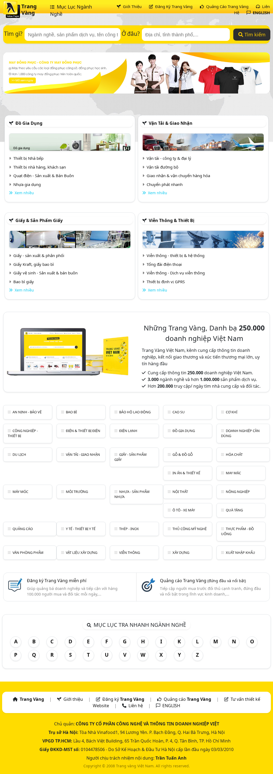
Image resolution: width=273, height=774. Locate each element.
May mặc (233, 472)
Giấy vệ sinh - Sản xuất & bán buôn (45, 272)
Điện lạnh (128, 430)
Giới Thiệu (132, 6)
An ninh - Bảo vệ (27, 412)
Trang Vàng (29, 9)
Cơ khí (231, 412)
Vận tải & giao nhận (170, 123)
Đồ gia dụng (28, 123)
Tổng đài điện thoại (164, 264)
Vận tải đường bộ (162, 167)
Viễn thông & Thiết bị (171, 220)
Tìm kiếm (254, 34)
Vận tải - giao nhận (83, 454)
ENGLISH (261, 12)
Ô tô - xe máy (183, 510)
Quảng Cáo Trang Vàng (226, 6)
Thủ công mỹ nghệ (189, 528)
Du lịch (19, 454)
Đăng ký (123, 699)
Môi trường (77, 491)
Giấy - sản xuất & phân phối (38, 255)
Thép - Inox (129, 528)
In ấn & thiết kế (186, 472)
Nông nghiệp (238, 491)
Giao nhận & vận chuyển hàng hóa (178, 175)
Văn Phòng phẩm (28, 552)
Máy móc (20, 491)
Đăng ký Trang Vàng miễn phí (56, 581)
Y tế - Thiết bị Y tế (80, 528)
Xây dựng (180, 552)
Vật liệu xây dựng (81, 552)
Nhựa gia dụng (27, 184)
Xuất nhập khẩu (240, 552)
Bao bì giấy (23, 281)
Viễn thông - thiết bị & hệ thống (175, 255)
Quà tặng (234, 510)
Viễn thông (129, 552)
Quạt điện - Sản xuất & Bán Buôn (43, 175)
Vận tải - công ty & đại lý (169, 158)
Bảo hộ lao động (135, 412)
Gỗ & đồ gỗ (182, 454)
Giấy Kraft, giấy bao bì (33, 264)
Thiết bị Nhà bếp (28, 158)
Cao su (178, 412)
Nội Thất (180, 491)
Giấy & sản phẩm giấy (39, 220)
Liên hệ (136, 706)
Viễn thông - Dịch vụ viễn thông (176, 272)
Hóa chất (234, 454)
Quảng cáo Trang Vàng (203, 581)
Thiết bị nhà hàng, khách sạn (39, 167)
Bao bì (71, 412)
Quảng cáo (23, 528)
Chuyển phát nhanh (165, 184)
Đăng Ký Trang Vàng (173, 6)
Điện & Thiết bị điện (83, 430)
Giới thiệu (73, 699)
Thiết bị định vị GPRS (166, 281)
